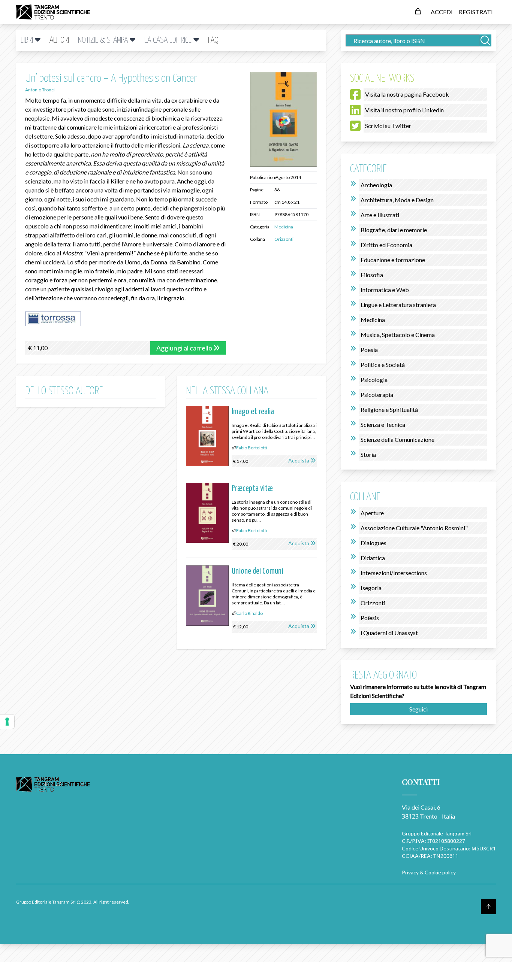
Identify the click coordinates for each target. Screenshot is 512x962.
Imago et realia (253, 411)
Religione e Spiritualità (389, 409)
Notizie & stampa (104, 40)
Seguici (418, 709)
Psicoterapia (377, 394)
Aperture (372, 512)
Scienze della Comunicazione (397, 439)
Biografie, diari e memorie (394, 229)
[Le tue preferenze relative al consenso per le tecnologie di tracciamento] (7, 721)
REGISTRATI (476, 11)
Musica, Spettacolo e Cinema (398, 334)
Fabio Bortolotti (251, 447)
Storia (368, 454)
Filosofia (372, 274)
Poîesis (370, 617)
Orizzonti (283, 239)
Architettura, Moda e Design (397, 199)
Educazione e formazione (393, 259)
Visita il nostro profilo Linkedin (404, 109)
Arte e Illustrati (380, 214)
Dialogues (373, 542)
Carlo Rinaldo (249, 613)
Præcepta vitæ (252, 488)
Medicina (283, 227)
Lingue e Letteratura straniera (398, 304)
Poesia (369, 349)
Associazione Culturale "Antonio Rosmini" (414, 527)
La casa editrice (168, 40)
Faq (213, 40)
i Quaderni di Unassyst (389, 632)
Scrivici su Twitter (388, 125)
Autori (59, 40)
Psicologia (374, 379)
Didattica (373, 557)
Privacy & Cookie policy (429, 872)
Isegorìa (371, 587)
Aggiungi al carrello (184, 348)
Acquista (298, 460)
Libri (28, 40)
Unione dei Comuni (257, 571)
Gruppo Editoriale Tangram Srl (437, 833)
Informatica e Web (385, 289)
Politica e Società (383, 364)
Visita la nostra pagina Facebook (407, 94)
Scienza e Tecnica (383, 424)
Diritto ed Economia (386, 244)
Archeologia (376, 184)
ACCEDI (442, 11)
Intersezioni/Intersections (394, 572)
